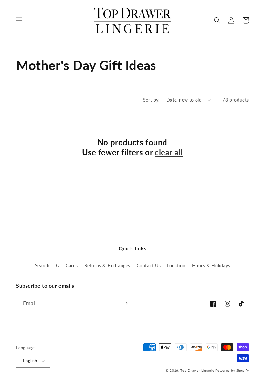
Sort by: (151, 100)
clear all (169, 152)
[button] (19, 20)
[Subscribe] (125, 303)
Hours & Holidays (211, 265)
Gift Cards (67, 265)
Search (42, 265)
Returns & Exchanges (107, 265)
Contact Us (149, 265)
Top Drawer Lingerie (197, 370)
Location (176, 265)
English (30, 360)
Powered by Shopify (232, 370)
